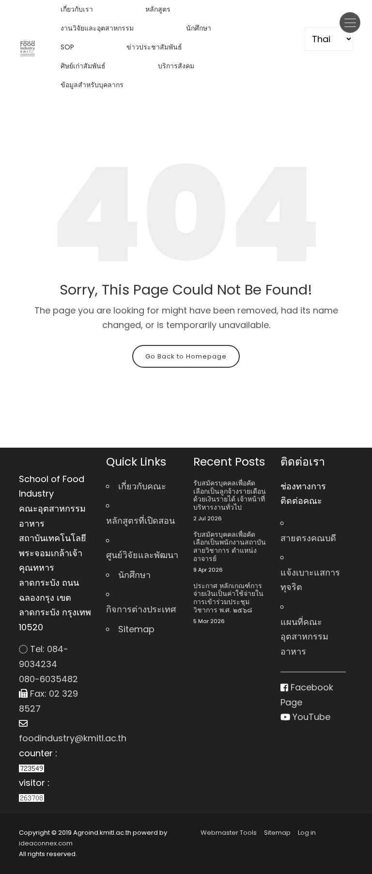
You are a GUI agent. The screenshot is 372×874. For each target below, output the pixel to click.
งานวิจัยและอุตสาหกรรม (97, 28)
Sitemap (136, 629)
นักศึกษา (198, 28)
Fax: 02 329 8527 (48, 701)
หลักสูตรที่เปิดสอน (140, 521)
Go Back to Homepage (186, 356)
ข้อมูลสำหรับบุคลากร (92, 85)
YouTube (310, 717)
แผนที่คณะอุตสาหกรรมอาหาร (304, 636)
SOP (67, 47)
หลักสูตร (157, 9)
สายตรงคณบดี (308, 538)
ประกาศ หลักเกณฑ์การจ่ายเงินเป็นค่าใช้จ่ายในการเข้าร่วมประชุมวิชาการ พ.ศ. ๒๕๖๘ (228, 598)
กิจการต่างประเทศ (141, 609)
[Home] (27, 47)
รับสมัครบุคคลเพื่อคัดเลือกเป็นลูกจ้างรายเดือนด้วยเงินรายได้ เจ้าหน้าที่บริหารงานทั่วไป (229, 495)
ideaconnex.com (46, 843)
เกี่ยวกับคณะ (142, 486)
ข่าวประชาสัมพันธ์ (154, 47)
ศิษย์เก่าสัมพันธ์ (83, 66)
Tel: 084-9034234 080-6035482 (48, 664)
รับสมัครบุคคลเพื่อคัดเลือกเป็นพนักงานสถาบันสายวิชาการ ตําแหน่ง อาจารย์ (229, 547)
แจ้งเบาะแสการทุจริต (310, 579)
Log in (307, 832)
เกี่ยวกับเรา (77, 9)
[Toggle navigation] (350, 22)
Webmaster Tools (229, 832)
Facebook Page (306, 694)
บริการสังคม (176, 66)
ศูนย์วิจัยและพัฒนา (142, 555)
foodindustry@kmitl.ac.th (55, 738)
